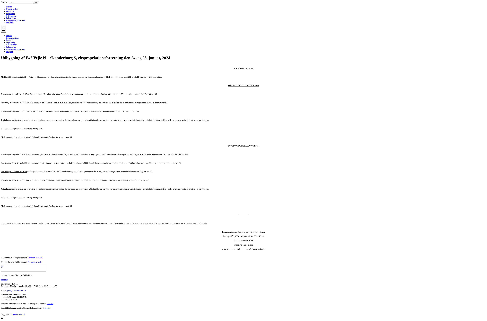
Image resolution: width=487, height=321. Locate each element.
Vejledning (10, 14)
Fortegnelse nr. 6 (34, 262)
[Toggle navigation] (3, 29)
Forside (9, 7)
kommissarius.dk (18, 314)
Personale (10, 11)
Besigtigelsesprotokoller (15, 20)
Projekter (9, 23)
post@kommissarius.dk (16, 290)
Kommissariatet (12, 9)
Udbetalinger (11, 16)
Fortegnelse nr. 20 (35, 258)
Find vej (4, 279)
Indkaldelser (11, 18)
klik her (50, 304)
